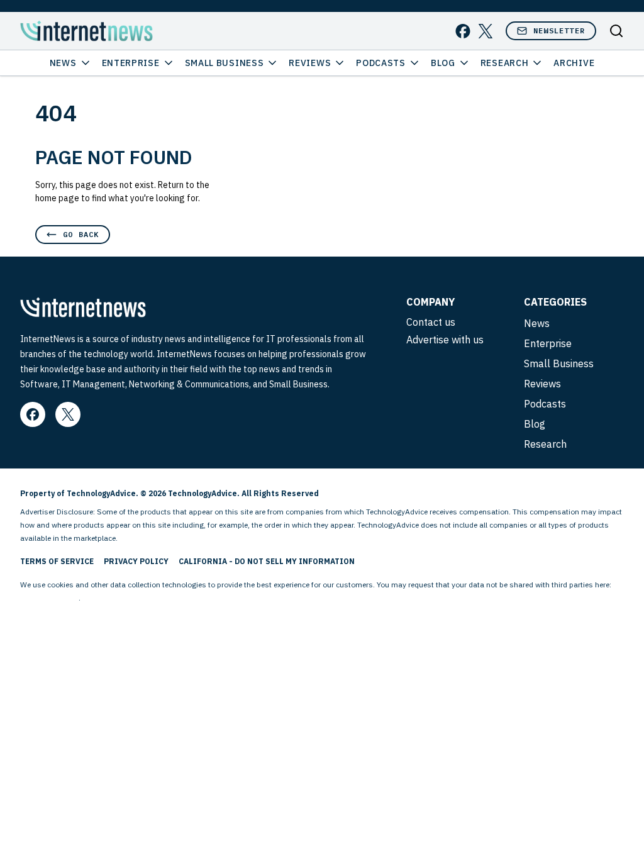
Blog (443, 63)
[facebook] (462, 31)
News (63, 63)
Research (504, 63)
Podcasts (381, 63)
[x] (485, 31)
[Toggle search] (616, 30)
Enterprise (131, 63)
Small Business (224, 63)
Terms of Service (57, 561)
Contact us (430, 322)
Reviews (310, 63)
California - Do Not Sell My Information (267, 561)
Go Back (81, 234)
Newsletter (559, 30)
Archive (573, 63)
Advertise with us (445, 340)
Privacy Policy (136, 561)
